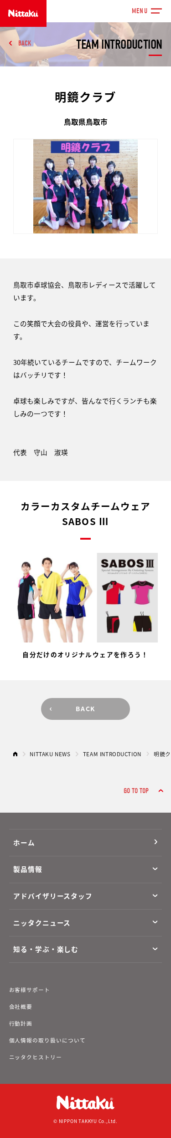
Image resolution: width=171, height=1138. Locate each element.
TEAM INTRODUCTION (112, 754)
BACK (24, 43)
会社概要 (21, 1006)
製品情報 (27, 869)
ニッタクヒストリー (35, 1057)
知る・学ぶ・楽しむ (45, 949)
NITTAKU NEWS (50, 754)
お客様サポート (30, 989)
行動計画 (21, 1023)
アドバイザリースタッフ (53, 895)
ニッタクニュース (42, 922)
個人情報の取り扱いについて (47, 1040)
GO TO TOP (136, 791)
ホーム (24, 842)
